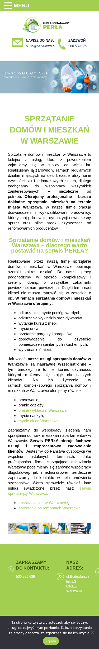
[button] (9, 6)
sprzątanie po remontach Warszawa (49, 508)
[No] (92, 632)
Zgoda (50, 641)
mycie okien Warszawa (38, 421)
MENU (21, 5)
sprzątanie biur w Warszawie (43, 502)
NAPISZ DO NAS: (40, 40)
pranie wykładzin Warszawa (42, 410)
